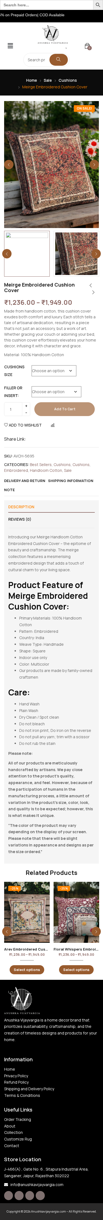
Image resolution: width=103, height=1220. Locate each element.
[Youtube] (40, 1195)
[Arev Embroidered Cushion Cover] (27, 912)
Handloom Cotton (46, 470)
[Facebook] (8, 1195)
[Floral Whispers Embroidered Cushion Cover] (76, 912)
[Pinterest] (29, 1195)
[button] (10, 46)
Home (31, 80)
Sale (48, 80)
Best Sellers (41, 464)
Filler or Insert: (13, 391)
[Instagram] (19, 1195)
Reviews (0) (19, 519)
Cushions (68, 80)
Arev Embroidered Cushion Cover (34, 949)
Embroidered (16, 470)
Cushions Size (14, 370)
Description (21, 506)
